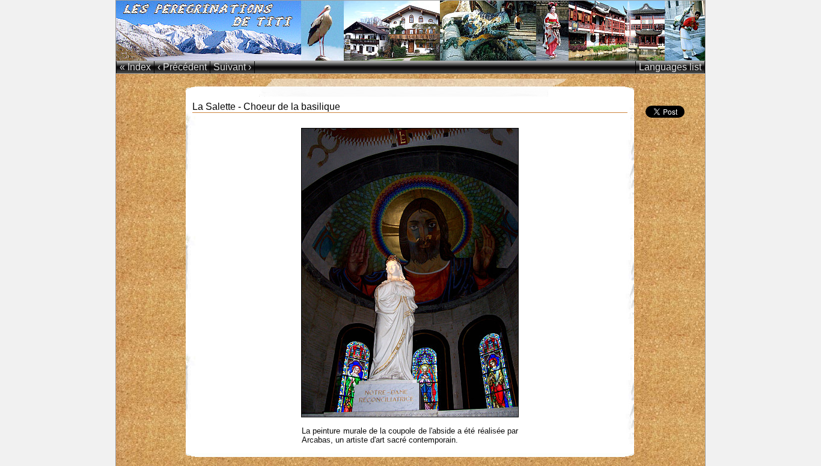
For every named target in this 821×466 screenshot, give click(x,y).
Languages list (670, 67)
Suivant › (232, 67)
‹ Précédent (182, 67)
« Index (135, 67)
